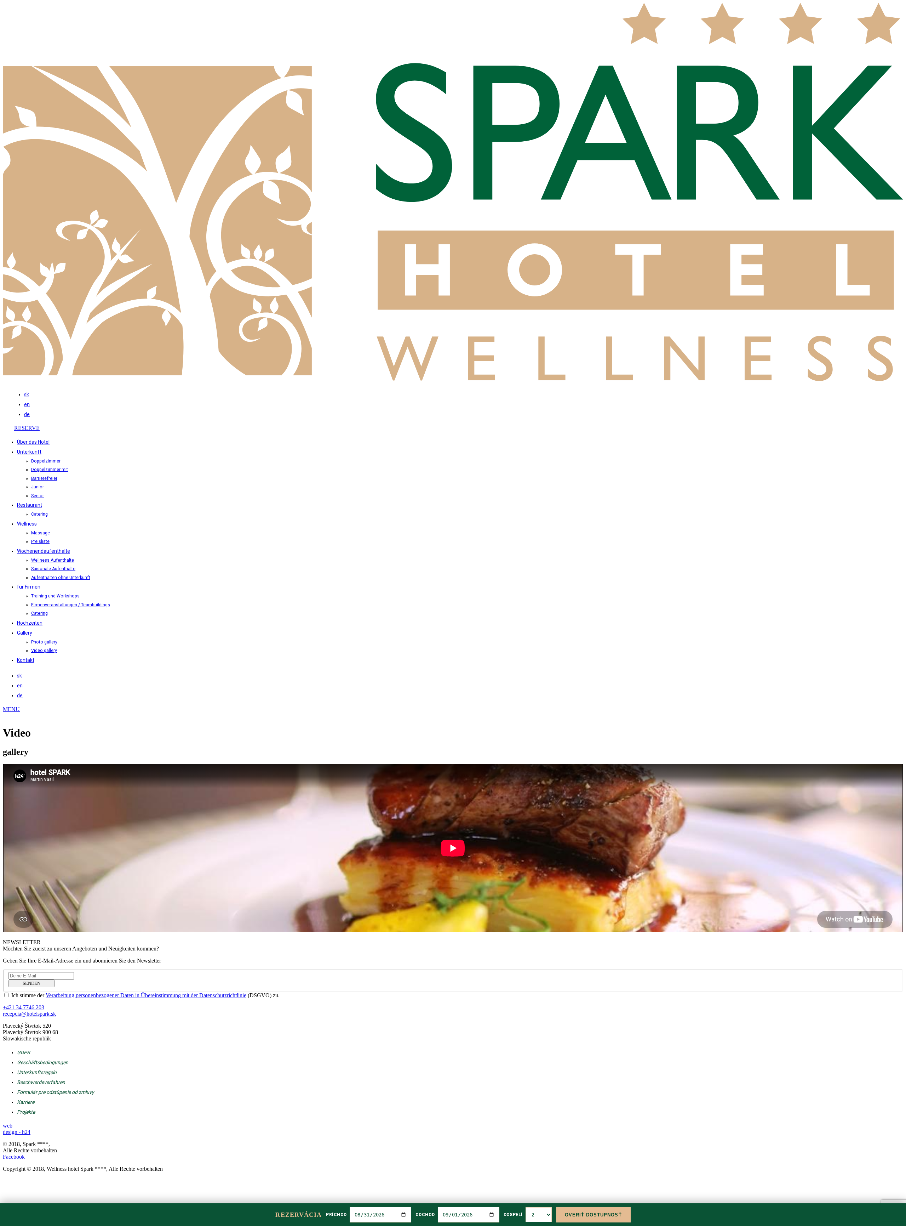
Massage (40, 532)
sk (26, 394)
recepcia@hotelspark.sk (29, 1014)
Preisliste (40, 541)
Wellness (27, 524)
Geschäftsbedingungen (42, 1062)
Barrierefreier (44, 478)
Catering (39, 514)
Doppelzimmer (46, 461)
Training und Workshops (55, 596)
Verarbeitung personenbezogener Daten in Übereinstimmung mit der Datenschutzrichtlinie (146, 995)
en (27, 404)
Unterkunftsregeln (37, 1072)
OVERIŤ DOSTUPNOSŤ (593, 1215)
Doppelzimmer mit (49, 469)
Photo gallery (44, 642)
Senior (37, 495)
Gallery (24, 633)
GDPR (23, 1052)
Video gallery (44, 650)
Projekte (26, 1112)
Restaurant (29, 505)
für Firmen (28, 587)
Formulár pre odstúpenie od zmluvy (55, 1092)
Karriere (25, 1102)
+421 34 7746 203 (875, 437)
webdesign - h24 (16, 1129)
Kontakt (25, 660)
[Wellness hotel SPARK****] (453, 379)
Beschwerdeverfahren (41, 1082)
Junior (37, 486)
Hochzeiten (29, 623)
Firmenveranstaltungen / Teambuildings (70, 604)
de (27, 414)
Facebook (14, 1157)
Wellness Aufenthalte (52, 560)
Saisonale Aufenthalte (53, 568)
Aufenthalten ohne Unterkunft (60, 577)
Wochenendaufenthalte (43, 551)
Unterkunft (29, 452)
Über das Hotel (33, 442)
